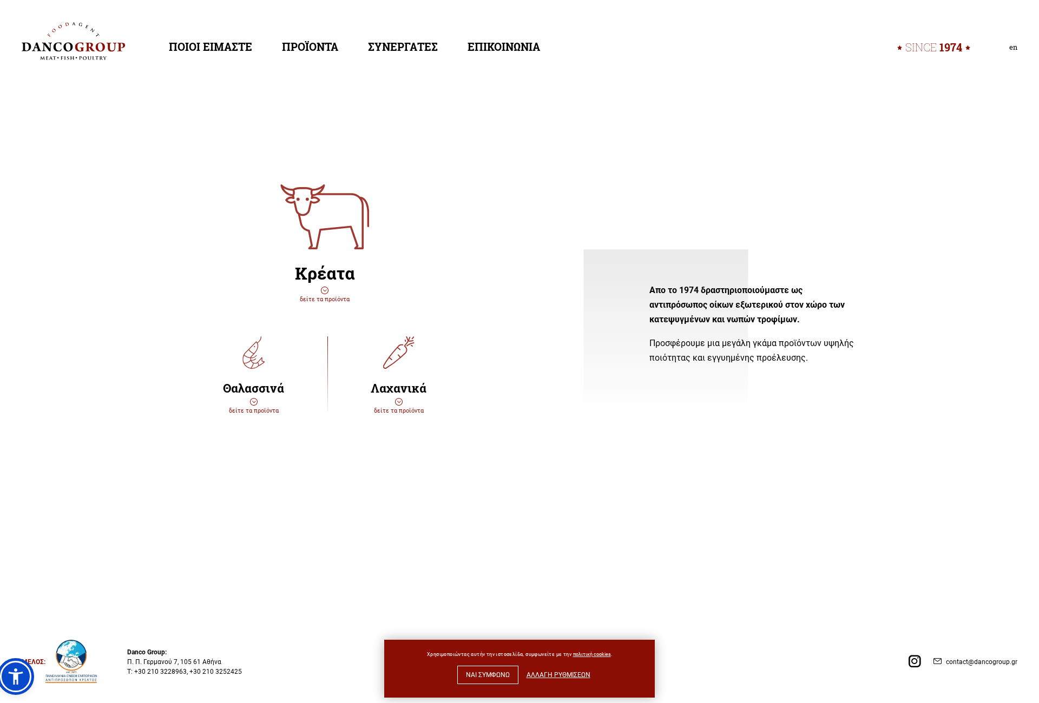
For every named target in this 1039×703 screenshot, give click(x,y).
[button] (15, 676)
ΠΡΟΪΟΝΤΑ (310, 46)
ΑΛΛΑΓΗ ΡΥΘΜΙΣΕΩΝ (558, 674)
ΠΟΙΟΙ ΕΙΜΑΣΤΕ (210, 46)
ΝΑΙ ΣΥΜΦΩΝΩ (488, 675)
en (1013, 47)
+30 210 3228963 (160, 671)
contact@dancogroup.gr (981, 661)
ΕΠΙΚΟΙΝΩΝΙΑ (504, 46)
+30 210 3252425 (215, 671)
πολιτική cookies (592, 654)
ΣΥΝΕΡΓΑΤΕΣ (403, 46)
